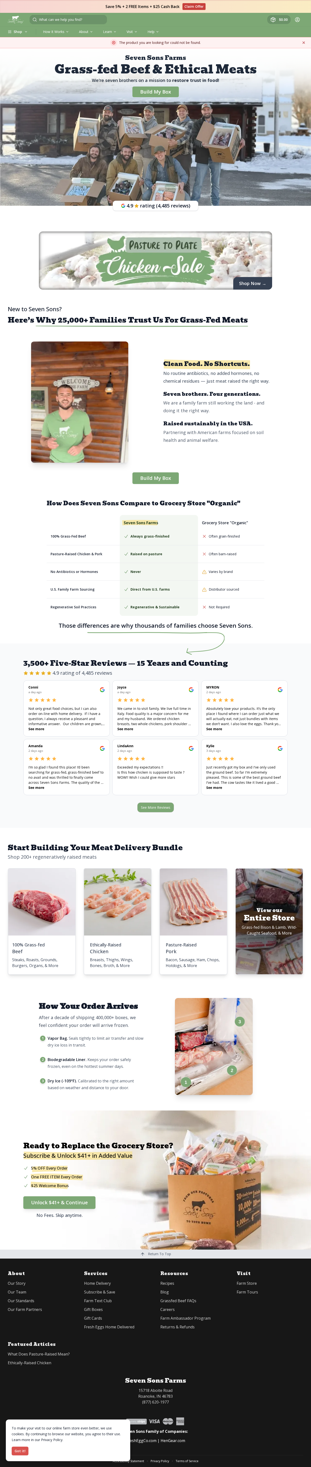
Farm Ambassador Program (185, 1318)
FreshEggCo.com (141, 1440)
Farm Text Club (98, 1300)
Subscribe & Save (99, 1292)
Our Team (17, 1292)
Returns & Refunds (177, 1327)
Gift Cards (93, 1318)
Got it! (20, 1451)
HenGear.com (173, 1440)
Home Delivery (97, 1283)
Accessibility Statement (128, 1461)
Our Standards (21, 1300)
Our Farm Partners (25, 1309)
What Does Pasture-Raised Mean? (39, 1354)
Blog (164, 1292)
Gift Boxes (93, 1309)
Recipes (167, 1283)
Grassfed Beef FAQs (178, 1300)
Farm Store (247, 1283)
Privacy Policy (160, 1461)
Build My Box (155, 91)
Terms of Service (187, 1461)
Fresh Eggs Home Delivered (109, 1327)
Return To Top (159, 1254)
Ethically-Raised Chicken (29, 1362)
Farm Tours (247, 1292)
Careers (167, 1309)
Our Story (17, 1283)
